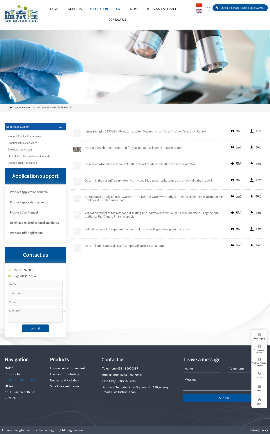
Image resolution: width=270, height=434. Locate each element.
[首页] (22, 15)
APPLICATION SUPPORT (28, 70)
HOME (6, 70)
